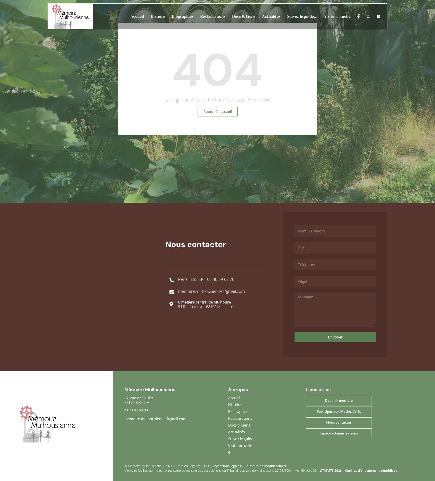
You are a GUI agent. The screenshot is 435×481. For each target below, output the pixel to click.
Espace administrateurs (339, 433)
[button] (365, 16)
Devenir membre (339, 400)
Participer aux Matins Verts (339, 411)
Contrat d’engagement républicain (371, 470)
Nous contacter (338, 422)
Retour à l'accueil (217, 111)
